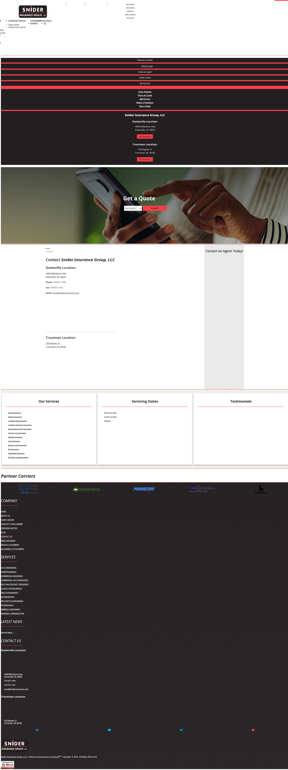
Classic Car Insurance (17, 433)
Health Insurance (15, 437)
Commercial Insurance (17, 421)
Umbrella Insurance (16, 453)
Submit (155, 208)
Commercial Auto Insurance (20, 425)
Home (48, 248)
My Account (156, 3)
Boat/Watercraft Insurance (20, 429)
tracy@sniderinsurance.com (65, 293)
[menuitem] (130, 4)
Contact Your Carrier (17, 27)
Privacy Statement (10, 545)
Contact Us (48, 22)
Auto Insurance (14, 413)
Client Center (13, 24)
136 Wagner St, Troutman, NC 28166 (13, 721)
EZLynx (55, 756)
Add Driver (130, 11)
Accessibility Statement (12, 549)
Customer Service (17, 20)
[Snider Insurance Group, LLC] (33, 11)
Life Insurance (14, 441)
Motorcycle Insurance (17, 445)
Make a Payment (130, 14)
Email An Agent (76, 3)
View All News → (7, 632)
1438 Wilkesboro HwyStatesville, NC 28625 (56, 275)
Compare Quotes (34, 22)
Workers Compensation (18, 457)
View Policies (130, 4)
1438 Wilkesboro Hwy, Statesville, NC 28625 (13, 675)
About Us (5, 515)
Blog (41, 20)
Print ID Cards (130, 8)
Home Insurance (15, 417)
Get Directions (145, 136)
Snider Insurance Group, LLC (14, 756)
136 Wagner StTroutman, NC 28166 (56, 345)
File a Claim (130, 18)
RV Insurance (13, 449)
